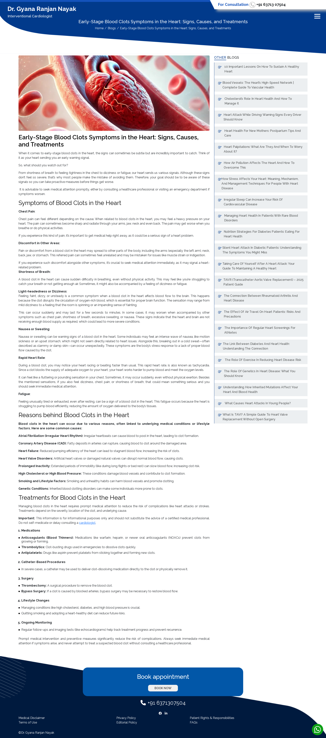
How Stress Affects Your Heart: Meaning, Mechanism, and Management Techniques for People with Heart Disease (259, 183)
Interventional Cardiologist (30, 16)
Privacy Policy (126, 718)
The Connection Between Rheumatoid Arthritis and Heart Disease (261, 298)
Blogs (112, 28)
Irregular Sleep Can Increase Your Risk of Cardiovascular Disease (253, 202)
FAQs (194, 722)
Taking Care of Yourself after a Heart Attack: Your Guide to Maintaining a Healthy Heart (258, 266)
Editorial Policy (126, 722)
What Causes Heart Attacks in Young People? (258, 403)
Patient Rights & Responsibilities (212, 718)
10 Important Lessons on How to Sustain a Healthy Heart (261, 69)
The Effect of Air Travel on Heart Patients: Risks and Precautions (262, 314)
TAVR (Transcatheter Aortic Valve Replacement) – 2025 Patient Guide (263, 282)
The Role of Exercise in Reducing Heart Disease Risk (263, 360)
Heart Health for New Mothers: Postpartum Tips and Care (262, 133)
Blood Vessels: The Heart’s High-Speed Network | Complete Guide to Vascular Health (258, 85)
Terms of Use (27, 722)
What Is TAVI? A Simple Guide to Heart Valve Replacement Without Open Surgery (255, 417)
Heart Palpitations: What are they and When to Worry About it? (263, 149)
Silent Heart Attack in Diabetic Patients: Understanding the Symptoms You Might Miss (261, 250)
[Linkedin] (166, 713)
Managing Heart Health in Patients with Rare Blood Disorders (261, 218)
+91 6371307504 (167, 703)
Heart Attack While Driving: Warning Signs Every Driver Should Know (262, 117)
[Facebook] (160, 713)
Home (99, 28)
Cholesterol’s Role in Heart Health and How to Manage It (258, 101)
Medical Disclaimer (31, 718)
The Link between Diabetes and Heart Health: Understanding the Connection (256, 346)
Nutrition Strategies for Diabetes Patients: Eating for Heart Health (262, 234)
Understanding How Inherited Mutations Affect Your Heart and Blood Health (260, 389)
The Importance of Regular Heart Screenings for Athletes (259, 330)
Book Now (163, 688)
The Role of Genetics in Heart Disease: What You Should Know (259, 373)
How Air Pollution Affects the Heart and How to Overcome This (259, 165)
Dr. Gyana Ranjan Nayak (42, 8)
